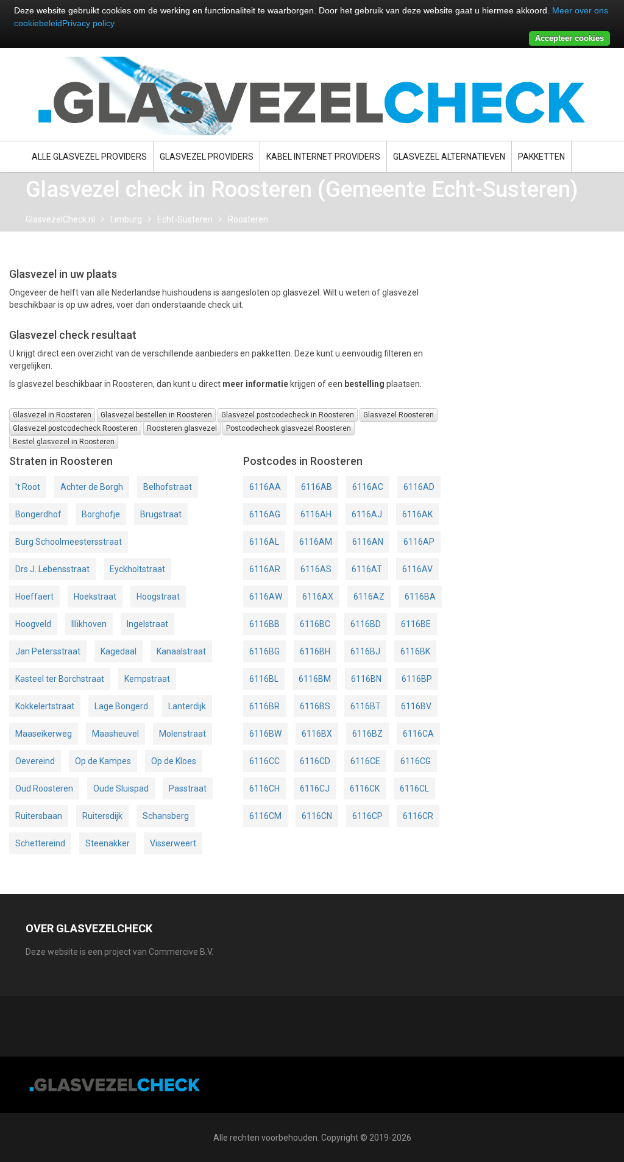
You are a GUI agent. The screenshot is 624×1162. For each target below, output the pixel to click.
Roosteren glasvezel (182, 428)
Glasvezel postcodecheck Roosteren (75, 428)
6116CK (365, 788)
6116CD (315, 761)
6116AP (418, 542)
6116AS (316, 569)
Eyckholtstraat (137, 569)
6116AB (316, 487)
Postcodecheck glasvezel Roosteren (288, 428)
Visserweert (173, 843)
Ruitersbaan (38, 816)
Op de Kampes (103, 761)
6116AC (367, 487)
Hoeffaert (34, 596)
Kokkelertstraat (44, 706)
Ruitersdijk (102, 816)
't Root (27, 487)
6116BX (317, 734)
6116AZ (369, 596)
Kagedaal (118, 651)
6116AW (265, 596)
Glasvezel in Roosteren (52, 415)
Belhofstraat (167, 487)
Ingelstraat (147, 624)
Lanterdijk (187, 706)
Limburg (126, 219)
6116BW (265, 734)
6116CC (264, 761)
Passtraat (188, 788)
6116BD (365, 624)
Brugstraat (161, 514)
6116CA (418, 734)
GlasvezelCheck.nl (60, 219)
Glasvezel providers (207, 156)
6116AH (316, 514)
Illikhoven (89, 624)
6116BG (264, 651)
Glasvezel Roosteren (398, 415)
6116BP (417, 679)
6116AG (264, 514)
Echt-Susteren (185, 219)
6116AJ (367, 514)
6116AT (367, 569)
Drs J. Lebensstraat (52, 569)
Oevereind (35, 761)
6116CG (415, 761)
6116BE (416, 624)
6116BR (264, 706)
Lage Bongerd (121, 706)
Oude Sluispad (121, 788)
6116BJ (365, 651)
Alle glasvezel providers (89, 156)
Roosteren (248, 219)
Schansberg (166, 816)
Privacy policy (88, 23)
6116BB (264, 624)
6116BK (415, 651)
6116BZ (367, 734)
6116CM (265, 816)
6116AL (264, 542)
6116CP (367, 816)
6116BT (365, 706)
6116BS (315, 706)
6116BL (263, 679)
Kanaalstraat (181, 651)
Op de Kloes (173, 761)
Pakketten (541, 156)
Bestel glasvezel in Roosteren (64, 442)
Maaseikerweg (43, 734)
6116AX (317, 596)
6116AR (264, 569)
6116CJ (315, 788)
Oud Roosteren (44, 788)
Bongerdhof (38, 514)
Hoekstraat (95, 596)
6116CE (365, 761)
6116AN (367, 542)
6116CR (418, 816)
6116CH (264, 788)
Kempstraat (147, 679)
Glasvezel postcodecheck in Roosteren (287, 415)
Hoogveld (33, 624)
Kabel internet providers (323, 156)
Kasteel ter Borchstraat (59, 679)
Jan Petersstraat (47, 651)
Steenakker (107, 843)
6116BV (416, 706)
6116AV (417, 569)
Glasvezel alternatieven (449, 156)
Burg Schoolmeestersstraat (68, 542)
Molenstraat (182, 734)
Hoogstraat (158, 596)
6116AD (418, 487)
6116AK (417, 514)
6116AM (315, 542)
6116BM (315, 679)
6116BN (366, 679)
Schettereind (40, 843)
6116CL (414, 788)
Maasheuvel (115, 734)
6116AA (265, 487)
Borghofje (101, 514)
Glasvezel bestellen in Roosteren (156, 415)
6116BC (315, 624)
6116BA (420, 596)
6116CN (317, 816)
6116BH (315, 651)
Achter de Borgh (91, 487)
